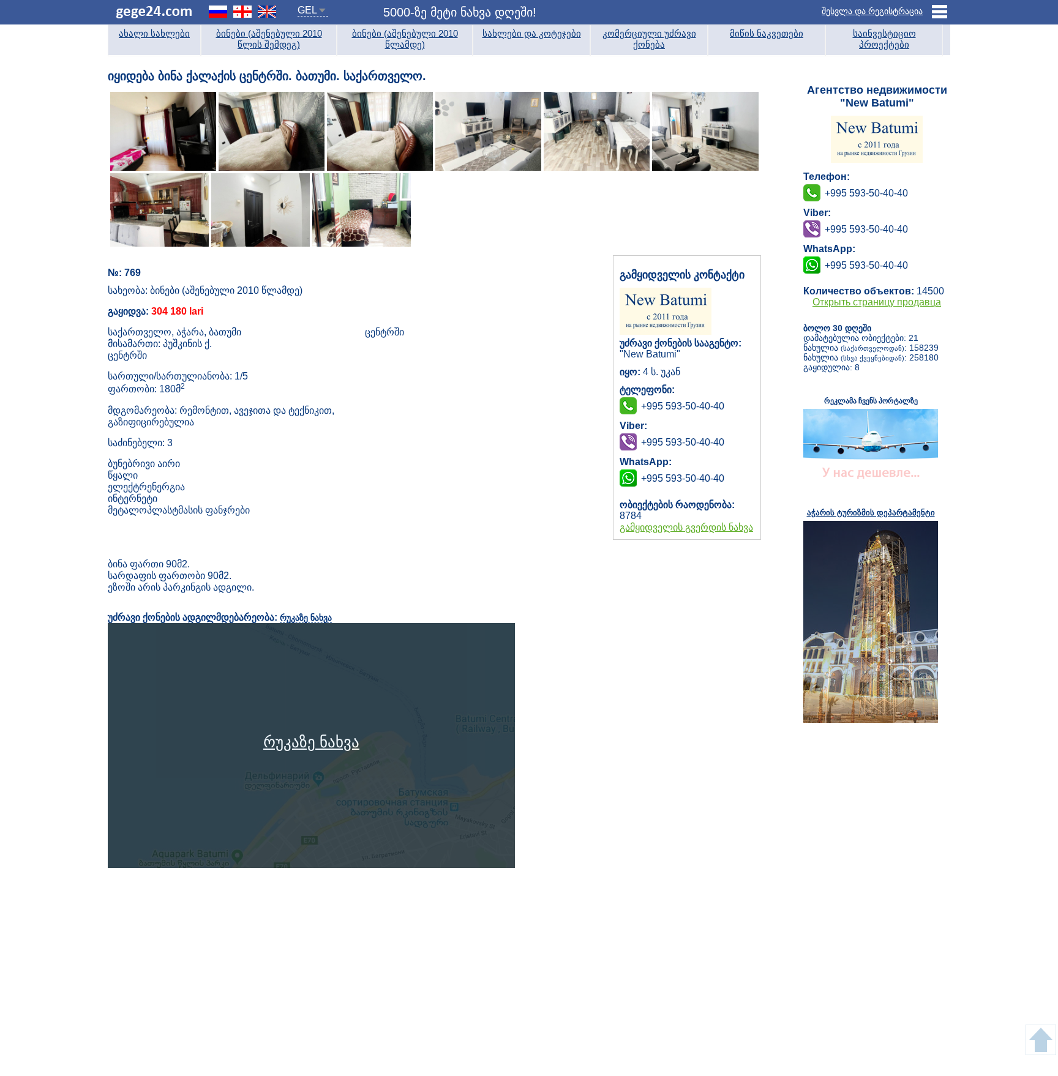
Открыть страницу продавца (876, 302)
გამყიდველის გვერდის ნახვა (686, 527)
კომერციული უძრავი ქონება (649, 39)
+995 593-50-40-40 (682, 442)
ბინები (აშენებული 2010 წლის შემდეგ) (269, 39)
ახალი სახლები (154, 33)
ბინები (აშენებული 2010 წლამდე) (405, 39)
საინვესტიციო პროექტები (884, 39)
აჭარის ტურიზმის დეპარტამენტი (871, 512)
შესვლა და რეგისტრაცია (872, 11)
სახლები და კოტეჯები (531, 33)
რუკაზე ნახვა (306, 617)
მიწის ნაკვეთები (766, 33)
